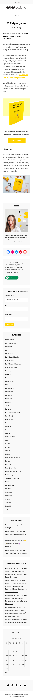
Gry (6, 385)
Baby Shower (9, 339)
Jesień (7, 405)
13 (16, 656)
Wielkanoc (8, 495)
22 (23, 660)
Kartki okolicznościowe (12, 412)
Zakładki (8, 506)
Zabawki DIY (9, 502)
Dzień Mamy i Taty (11, 367)
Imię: (6, 305)
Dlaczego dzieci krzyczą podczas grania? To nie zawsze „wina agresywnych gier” (15, 610)
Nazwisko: (8, 315)
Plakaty (7, 454)
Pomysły (8, 464)
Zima (6, 509)
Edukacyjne (9, 371)
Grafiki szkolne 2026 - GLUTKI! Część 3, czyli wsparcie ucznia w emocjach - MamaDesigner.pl (15, 583)
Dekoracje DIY (9, 346)
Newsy (7, 440)
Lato (6, 423)
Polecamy (8, 461)
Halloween (8, 395)
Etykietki (8, 374)
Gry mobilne (9, 391)
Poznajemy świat (10, 468)
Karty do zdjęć (9, 416)
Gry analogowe (10, 388)
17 (7, 660)
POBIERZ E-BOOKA (16, 140)
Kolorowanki (9, 419)
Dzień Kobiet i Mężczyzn (13, 364)
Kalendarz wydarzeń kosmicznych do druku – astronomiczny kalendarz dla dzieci (16, 619)
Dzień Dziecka (9, 360)
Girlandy (8, 378)
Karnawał (8, 409)
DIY (6, 350)
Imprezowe (8, 398)
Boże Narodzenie (10, 343)
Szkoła (7, 482)
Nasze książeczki (10, 437)
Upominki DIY (9, 485)
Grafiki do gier (9, 381)
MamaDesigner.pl (18, 694)
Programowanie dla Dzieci (13, 471)
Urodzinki (8, 489)
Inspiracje (8, 402)
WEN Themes (20, 696)
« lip (6, 672)
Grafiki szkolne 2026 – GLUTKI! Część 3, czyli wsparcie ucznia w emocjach (15, 534)
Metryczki (8, 426)
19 (13, 660)
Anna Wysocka (10, 607)
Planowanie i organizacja (13, 457)
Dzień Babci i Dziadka (12, 357)
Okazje (7, 450)
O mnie (7, 447)
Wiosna (7, 499)
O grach (7, 443)
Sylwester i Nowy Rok (12, 478)
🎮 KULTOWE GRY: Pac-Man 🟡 (15, 540)
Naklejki (7, 433)
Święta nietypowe (10, 475)
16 (26, 656)
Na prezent (8, 430)
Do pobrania (9, 353)
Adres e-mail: (9, 295)
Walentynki (8, 492)
